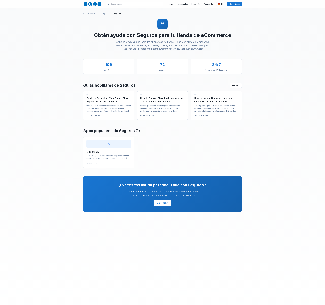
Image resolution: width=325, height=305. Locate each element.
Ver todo (236, 85)
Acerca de (208, 4)
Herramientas (182, 4)
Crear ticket (234, 4)
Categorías (195, 4)
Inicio (171, 4)
